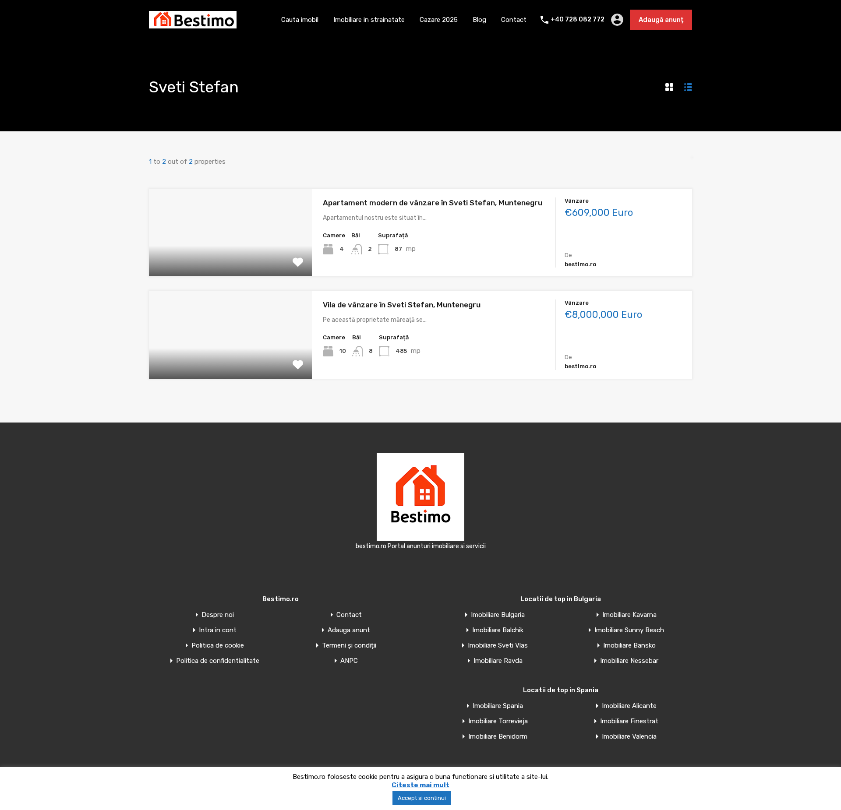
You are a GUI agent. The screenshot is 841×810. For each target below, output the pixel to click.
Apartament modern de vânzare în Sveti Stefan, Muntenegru (432, 202)
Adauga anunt (349, 630)
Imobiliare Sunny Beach (629, 630)
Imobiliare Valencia (629, 736)
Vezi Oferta (230, 259)
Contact (514, 20)
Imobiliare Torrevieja (498, 721)
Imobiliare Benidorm (497, 736)
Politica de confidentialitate (217, 661)
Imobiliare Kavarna (629, 615)
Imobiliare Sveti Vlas (498, 645)
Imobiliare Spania (498, 706)
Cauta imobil (299, 20)
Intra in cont (218, 630)
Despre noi (217, 615)
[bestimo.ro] (193, 24)
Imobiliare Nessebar (629, 661)
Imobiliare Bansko (629, 645)
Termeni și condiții (349, 645)
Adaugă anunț (661, 20)
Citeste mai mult (420, 785)
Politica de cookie (217, 645)
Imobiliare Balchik (497, 630)
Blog (479, 20)
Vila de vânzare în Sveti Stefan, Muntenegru (402, 304)
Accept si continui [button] (422, 798)
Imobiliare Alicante (629, 706)
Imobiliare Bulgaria (498, 615)
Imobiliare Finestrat (629, 721)
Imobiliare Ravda (498, 661)
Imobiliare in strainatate (369, 20)
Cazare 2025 (439, 20)
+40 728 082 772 (577, 19)
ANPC (349, 661)
